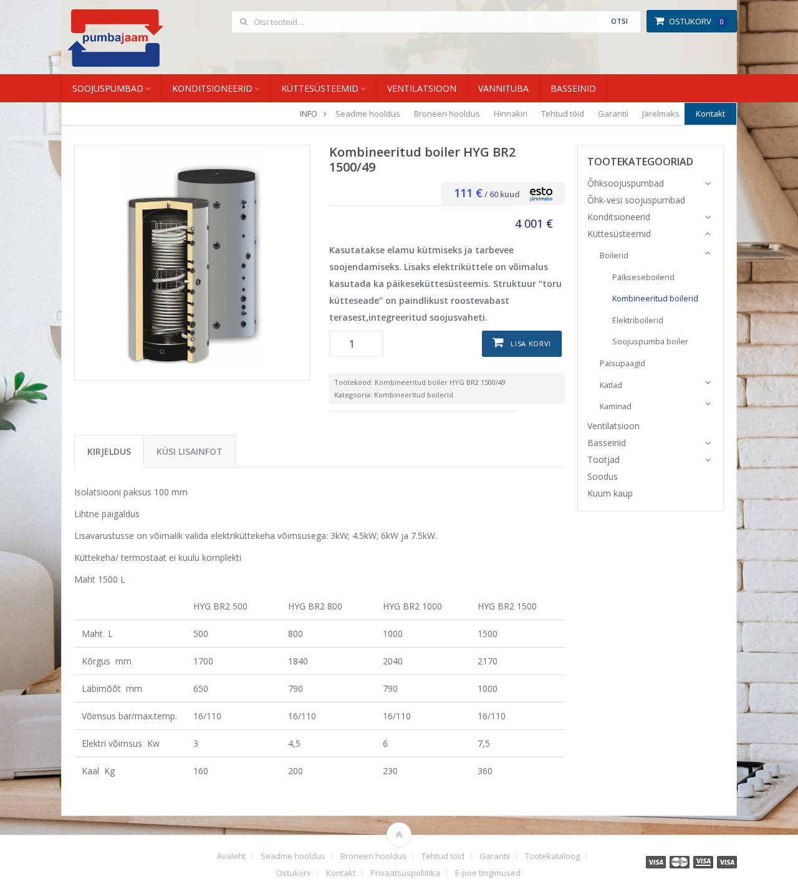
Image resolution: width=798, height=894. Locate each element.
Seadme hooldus (367, 113)
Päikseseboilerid (643, 277)
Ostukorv (696, 21)
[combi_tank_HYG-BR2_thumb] (192, 262)
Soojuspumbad (107, 88)
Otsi (619, 21)
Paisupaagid (622, 363)
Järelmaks (661, 113)
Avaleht (231, 856)
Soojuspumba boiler (650, 341)
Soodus (602, 476)
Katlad (611, 385)
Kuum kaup (610, 493)
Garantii (613, 113)
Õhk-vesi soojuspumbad (636, 200)
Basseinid (573, 88)
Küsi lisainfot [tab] (189, 451)
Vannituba (503, 88)
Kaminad (616, 406)
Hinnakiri (510, 113)
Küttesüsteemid (319, 88)
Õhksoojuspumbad (625, 183)
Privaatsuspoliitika (405, 873)
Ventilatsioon (421, 88)
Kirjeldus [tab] (109, 451)
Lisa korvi (531, 343)
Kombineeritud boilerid (413, 394)
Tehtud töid (562, 113)
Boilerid (614, 255)
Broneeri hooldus (447, 113)
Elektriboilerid (637, 320)
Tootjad (603, 459)
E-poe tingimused (488, 873)
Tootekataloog (552, 856)
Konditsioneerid (212, 88)
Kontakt (710, 113)
